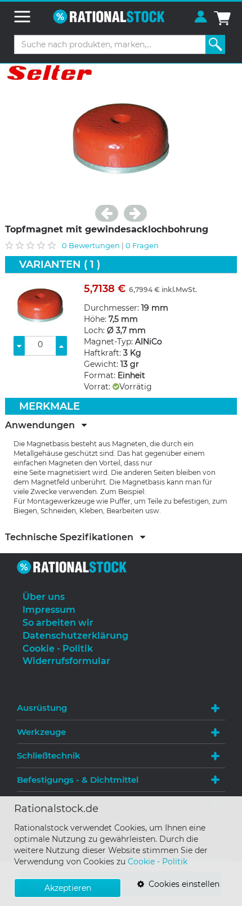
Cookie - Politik (157, 861)
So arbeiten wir (58, 622)
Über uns (44, 596)
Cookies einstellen (181, 884)
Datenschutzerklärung (75, 635)
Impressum (49, 609)
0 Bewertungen (91, 245)
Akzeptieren (67, 888)
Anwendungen (43, 425)
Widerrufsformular (66, 661)
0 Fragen (142, 245)
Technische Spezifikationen (72, 537)
